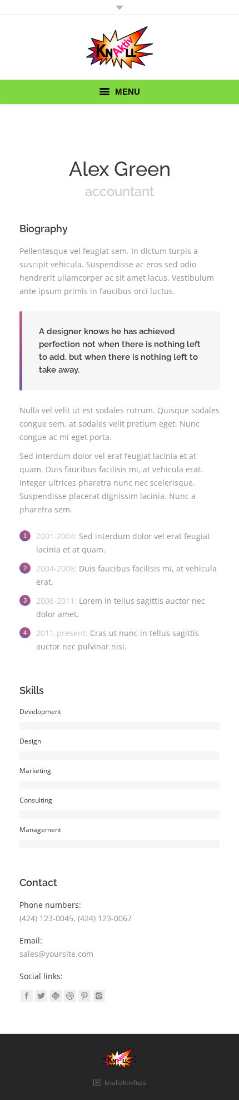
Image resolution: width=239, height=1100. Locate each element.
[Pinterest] (84, 996)
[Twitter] (41, 996)
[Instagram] (99, 996)
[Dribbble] (70, 996)
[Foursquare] (55, 996)
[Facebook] (27, 996)
